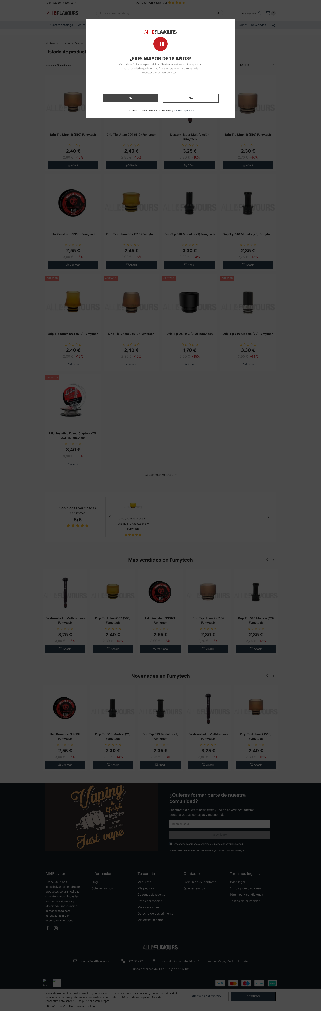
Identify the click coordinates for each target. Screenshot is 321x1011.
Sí (130, 98)
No (191, 98)
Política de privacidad (185, 110)
